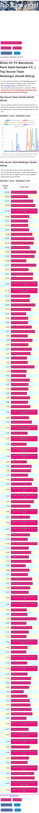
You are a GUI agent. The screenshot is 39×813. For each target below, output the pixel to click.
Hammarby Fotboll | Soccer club (21, 579)
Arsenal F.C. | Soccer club (19, 196)
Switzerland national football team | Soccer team (24, 735)
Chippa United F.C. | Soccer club (21, 340)
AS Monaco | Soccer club (19, 362)
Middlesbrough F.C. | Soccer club (21, 583)
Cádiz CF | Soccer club (18, 623)
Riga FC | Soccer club (18, 565)
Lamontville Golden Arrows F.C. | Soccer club (24, 284)
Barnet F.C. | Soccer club (19, 614)
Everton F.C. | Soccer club (19, 318)
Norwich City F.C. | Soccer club (21, 561)
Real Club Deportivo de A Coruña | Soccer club (24, 450)
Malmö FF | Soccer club (18, 610)
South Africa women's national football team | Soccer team (24, 427)
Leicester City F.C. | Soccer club (21, 484)
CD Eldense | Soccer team (19, 592)
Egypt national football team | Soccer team (24, 741)
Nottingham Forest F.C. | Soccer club (23, 331)
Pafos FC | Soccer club (18, 652)
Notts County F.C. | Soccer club (21, 709)
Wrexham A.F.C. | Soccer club (20, 353)
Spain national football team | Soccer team (24, 456)
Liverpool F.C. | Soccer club (20, 230)
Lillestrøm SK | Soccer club (20, 557)
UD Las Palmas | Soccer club (20, 705)
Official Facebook (6, 810)
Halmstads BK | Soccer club (20, 570)
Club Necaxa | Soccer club (19, 729)
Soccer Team (17, 48)
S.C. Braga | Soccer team (19, 539)
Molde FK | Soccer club (18, 718)
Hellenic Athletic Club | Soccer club (22, 773)
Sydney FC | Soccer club (19, 647)
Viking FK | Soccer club (18, 444)
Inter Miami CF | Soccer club (20, 300)
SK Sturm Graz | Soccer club (20, 535)
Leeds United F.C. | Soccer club (21, 327)
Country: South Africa (12, 43)
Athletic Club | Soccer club (19, 384)
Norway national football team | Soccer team (24, 668)
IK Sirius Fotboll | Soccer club (20, 506)
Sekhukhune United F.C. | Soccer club (23, 252)
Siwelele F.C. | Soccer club (19, 548)
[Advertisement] (19, 26)
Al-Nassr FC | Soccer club (19, 221)
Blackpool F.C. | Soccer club (20, 747)
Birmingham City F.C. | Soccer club (22, 501)
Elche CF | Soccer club (18, 261)
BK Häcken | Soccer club (19, 433)
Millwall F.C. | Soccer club (19, 574)
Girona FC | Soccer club (19, 462)
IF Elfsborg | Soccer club (19, 663)
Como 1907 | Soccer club (19, 336)
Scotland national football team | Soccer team (24, 768)
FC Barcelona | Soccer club (20, 216)
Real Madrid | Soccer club (19, 225)
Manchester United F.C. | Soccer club (23, 205)
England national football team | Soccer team (24, 511)
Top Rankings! (13, 795)
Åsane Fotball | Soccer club (20, 687)
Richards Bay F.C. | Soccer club (21, 349)
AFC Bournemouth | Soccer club (21, 234)
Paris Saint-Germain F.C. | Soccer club (23, 265)
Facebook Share (6, 53)
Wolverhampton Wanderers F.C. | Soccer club (24, 439)
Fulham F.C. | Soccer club (19, 475)
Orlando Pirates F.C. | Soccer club (22, 201)
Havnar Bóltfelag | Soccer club (21, 678)
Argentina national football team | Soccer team (24, 412)
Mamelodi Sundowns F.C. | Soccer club (23, 192)
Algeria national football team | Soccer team (24, 790)
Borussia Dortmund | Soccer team (22, 274)
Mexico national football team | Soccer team (24, 657)
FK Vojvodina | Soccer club (20, 758)
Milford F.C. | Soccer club (19, 674)
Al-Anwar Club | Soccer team (20, 588)
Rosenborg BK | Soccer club (20, 700)
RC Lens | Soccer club (18, 375)
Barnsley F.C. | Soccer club (20, 632)
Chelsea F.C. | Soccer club (19, 269)
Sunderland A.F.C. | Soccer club (21, 422)
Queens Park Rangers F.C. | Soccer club (24, 543)
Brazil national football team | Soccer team (24, 523)
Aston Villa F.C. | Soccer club (20, 296)
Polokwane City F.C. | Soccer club (22, 479)
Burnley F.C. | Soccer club (19, 402)
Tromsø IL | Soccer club (18, 371)
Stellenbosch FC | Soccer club (21, 470)
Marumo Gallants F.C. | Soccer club (22, 238)
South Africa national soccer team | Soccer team (24, 290)
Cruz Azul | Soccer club (18, 636)
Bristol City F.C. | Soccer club (20, 517)
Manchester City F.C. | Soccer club (22, 243)
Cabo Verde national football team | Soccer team (24, 783)
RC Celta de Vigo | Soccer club (21, 466)
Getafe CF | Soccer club (19, 393)
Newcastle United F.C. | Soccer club (22, 256)
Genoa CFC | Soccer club (19, 322)
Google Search (6, 48)
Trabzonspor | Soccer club (19, 389)
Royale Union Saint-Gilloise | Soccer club (24, 496)
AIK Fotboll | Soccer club (19, 696)
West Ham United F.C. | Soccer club (22, 367)
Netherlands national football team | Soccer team (24, 642)
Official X (18, 810)
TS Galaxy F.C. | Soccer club (20, 398)
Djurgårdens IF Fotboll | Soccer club (22, 778)
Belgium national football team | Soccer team (24, 752)
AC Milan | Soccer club (18, 314)
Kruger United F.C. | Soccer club (21, 627)
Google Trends (10, 85)
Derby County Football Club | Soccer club (24, 598)
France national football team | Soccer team (24, 489)
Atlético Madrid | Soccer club (20, 247)
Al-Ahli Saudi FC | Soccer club (21, 552)
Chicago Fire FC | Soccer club (21, 309)
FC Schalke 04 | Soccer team (20, 406)
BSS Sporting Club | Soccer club (21, 714)
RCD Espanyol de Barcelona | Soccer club (24, 211)
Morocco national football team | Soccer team (24, 604)
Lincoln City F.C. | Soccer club (20, 683)
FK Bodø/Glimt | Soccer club (20, 380)
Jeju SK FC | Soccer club (19, 762)
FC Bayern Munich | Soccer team (21, 278)
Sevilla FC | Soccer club (19, 358)
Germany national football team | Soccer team (24, 724)
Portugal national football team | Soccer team (24, 529)
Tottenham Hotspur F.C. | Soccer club (23, 305)
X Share (17, 53)
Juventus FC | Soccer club (19, 344)
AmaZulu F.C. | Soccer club (20, 417)
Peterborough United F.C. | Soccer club (23, 619)
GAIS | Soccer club (17, 691)
